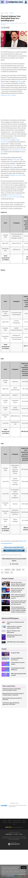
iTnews (20, 834)
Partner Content (8, 578)
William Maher (14, 23)
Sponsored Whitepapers (10, 618)
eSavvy (20, 81)
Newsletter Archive (17, 822)
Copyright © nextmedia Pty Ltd (7, 554)
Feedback (4, 822)
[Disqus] (14, 729)
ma (23, 569)
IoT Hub (16, 834)
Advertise (10, 822)
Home (2, 13)
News (7, 13)
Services (12, 13)
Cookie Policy (22, 874)
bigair (13, 569)
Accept (24, 867)
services (7, 572)
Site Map (24, 822)
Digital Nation (9, 834)
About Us (10, 820)
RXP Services (16, 159)
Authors (24, 820)
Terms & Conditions (15, 839)
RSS (14, 824)
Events (4, 649)
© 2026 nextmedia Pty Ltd (17, 827)
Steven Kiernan (6, 23)
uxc (11, 572)
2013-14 (14, 165)
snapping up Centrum (16, 175)
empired (18, 569)
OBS (2, 83)
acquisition (7, 569)
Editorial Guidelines (17, 820)
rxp (2, 572)
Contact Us (4, 820)
